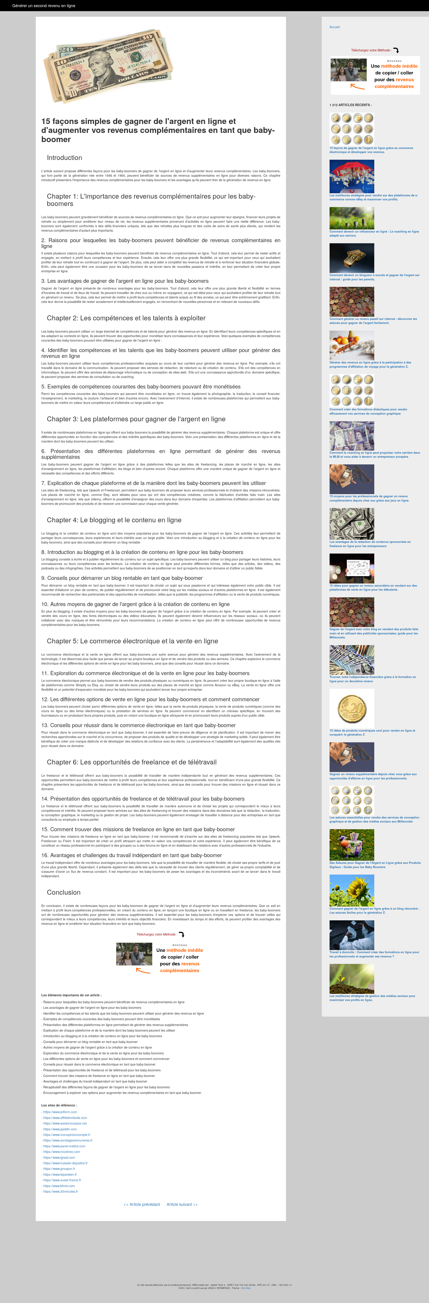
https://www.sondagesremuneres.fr (68, 1140)
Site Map (245, 1288)
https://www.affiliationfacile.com (65, 1117)
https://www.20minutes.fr (60, 1191)
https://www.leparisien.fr (60, 1174)
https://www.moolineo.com (61, 1151)
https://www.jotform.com (60, 1112)
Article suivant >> (182, 1204)
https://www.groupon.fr (59, 1168)
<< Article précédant (142, 1204)
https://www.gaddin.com (60, 1129)
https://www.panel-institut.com (64, 1146)
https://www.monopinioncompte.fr (66, 1134)
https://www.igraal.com (59, 1157)
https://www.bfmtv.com (59, 1185)
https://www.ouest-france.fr (62, 1180)
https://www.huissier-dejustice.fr (65, 1163)
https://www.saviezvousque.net (65, 1123)
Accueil (335, 27)
